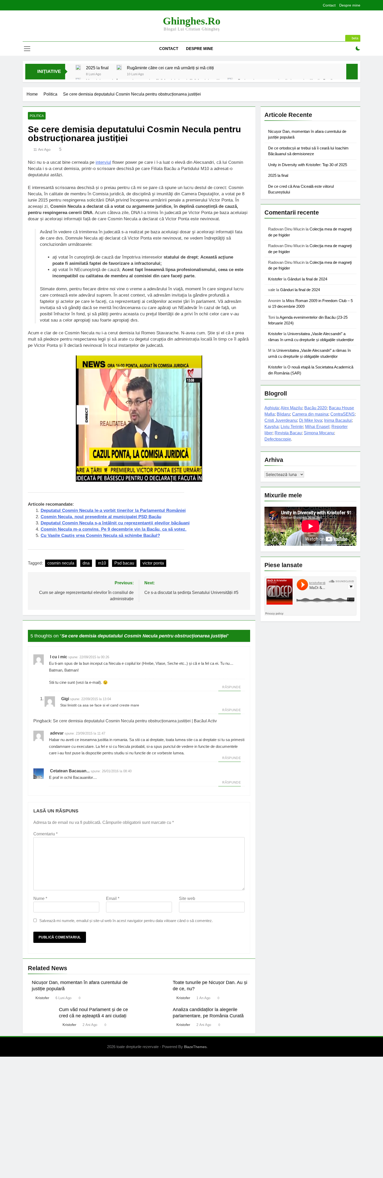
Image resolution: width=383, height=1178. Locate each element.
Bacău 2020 (315, 408)
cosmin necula (60, 563)
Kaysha (271, 426)
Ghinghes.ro (191, 21)
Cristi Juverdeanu (280, 420)
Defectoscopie (277, 439)
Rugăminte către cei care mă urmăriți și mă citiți (170, 67)
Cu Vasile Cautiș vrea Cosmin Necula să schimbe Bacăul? (100, 535)
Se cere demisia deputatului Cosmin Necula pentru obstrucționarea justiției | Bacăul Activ (135, 721)
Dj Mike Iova (310, 420)
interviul (103, 162)
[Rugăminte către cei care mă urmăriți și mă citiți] (119, 67)
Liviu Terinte (292, 426)
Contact (329, 5)
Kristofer (42, 998)
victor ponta (153, 563)
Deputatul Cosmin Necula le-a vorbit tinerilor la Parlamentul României (113, 510)
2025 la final (97, 67)
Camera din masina (310, 414)
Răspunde (231, 687)
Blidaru (283, 414)
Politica (37, 116)
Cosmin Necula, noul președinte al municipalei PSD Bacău (101, 516)
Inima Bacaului (338, 420)
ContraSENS (342, 414)
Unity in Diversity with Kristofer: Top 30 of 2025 (307, 164)
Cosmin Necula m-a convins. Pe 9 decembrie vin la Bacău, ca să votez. (114, 529)
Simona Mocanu (319, 433)
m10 (102, 563)
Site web (187, 898)
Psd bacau (124, 563)
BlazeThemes (195, 1047)
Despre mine (349, 5)
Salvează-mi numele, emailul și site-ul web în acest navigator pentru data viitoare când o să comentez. (126, 920)
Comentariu (45, 834)
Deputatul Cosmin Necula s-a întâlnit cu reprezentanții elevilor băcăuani (115, 523)
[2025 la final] (78, 67)
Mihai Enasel (317, 426)
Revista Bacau (288, 433)
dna (86, 563)
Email (112, 898)
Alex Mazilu (291, 408)
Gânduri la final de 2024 (307, 279)
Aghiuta (271, 408)
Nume (40, 898)
